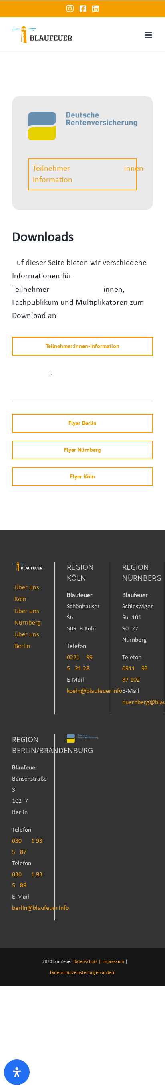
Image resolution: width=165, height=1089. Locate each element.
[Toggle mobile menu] (149, 35)
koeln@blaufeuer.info (94, 691)
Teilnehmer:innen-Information (85, 174)
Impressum (113, 961)
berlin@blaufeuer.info (40, 908)
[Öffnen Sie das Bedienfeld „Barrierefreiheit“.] (17, 1072)
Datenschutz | (87, 961)
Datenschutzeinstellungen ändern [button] (82, 972)
